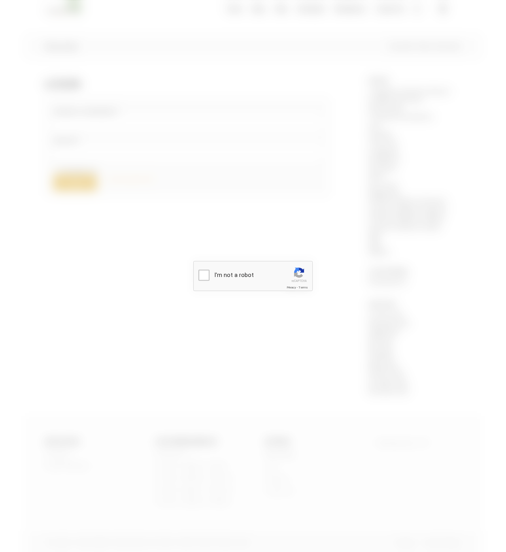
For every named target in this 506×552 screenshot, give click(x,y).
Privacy (291, 287)
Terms (303, 287)
